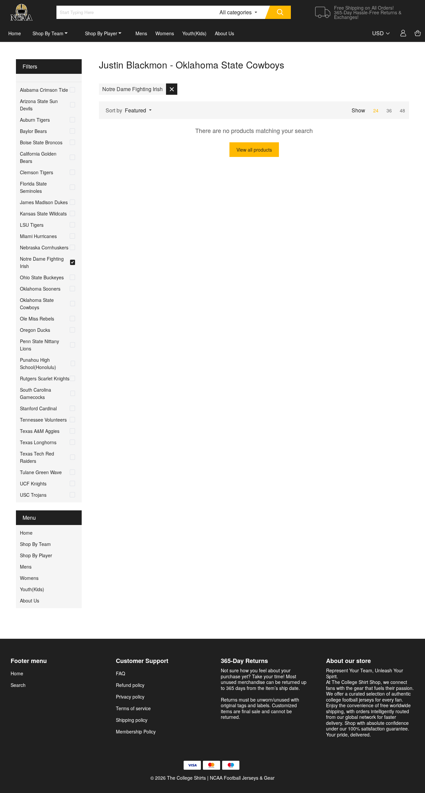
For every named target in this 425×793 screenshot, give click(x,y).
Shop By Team (48, 33)
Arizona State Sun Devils (39, 105)
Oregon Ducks (35, 330)
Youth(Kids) (194, 33)
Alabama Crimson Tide (44, 89)
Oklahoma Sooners (40, 288)
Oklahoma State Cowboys (37, 304)
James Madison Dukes (44, 202)
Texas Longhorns (38, 442)
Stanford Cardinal (38, 408)
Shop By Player (101, 33)
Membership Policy (136, 731)
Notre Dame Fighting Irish (42, 262)
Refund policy (130, 685)
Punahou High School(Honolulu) (38, 363)
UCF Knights (33, 483)
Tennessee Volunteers (43, 419)
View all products (254, 149)
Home (14, 33)
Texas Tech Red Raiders (37, 457)
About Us (224, 33)
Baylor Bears (33, 131)
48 (402, 110)
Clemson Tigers (36, 172)
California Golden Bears (38, 157)
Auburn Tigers (35, 119)
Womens (164, 33)
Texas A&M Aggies (39, 431)
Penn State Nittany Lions (39, 345)
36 (389, 110)
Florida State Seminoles (33, 187)
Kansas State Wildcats (43, 213)
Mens (141, 33)
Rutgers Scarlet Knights (44, 378)
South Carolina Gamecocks (35, 393)
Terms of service (133, 708)
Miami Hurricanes (38, 236)
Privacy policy (130, 696)
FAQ (120, 673)
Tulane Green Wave (41, 472)
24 (376, 110)
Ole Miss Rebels (37, 318)
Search (18, 685)
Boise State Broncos (41, 142)
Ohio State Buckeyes (42, 277)
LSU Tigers (31, 224)
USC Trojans (33, 494)
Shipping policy (131, 720)
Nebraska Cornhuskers (44, 247)
